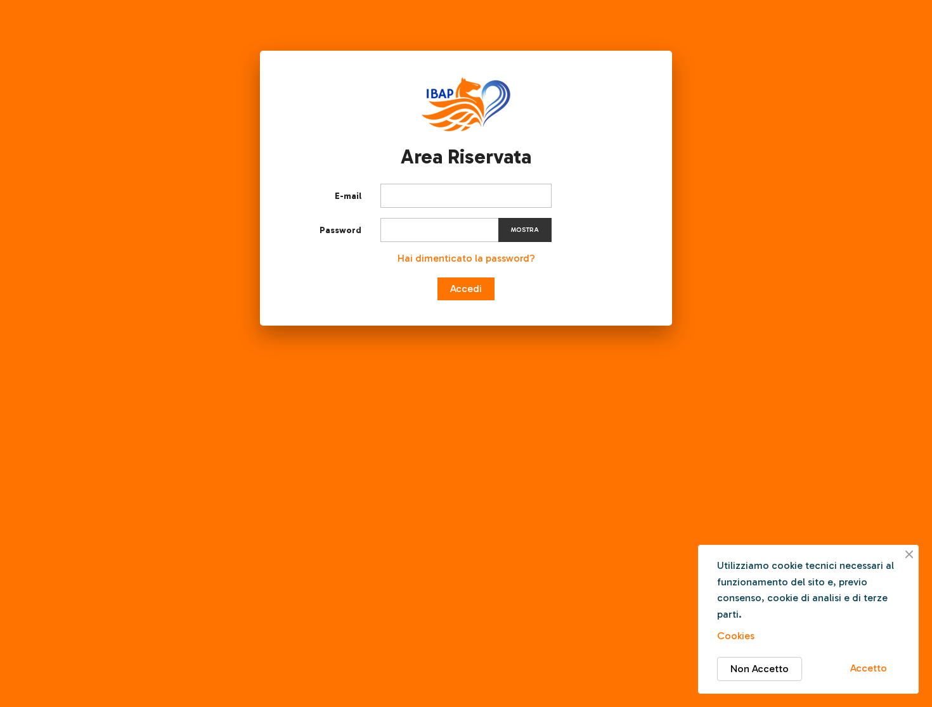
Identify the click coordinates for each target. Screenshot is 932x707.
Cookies (735, 636)
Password (340, 230)
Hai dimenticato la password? (466, 258)
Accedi (466, 289)
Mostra (525, 230)
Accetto (868, 668)
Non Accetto (759, 669)
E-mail (348, 196)
